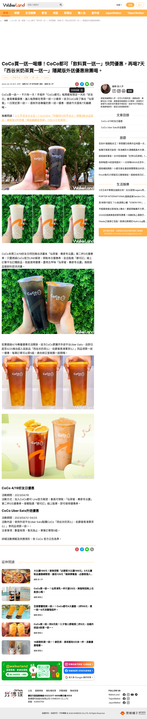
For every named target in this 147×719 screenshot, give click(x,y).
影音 (44, 12)
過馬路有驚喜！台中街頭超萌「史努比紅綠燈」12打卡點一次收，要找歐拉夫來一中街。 (123, 156)
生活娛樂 (30, 12)
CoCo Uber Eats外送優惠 (113, 127)
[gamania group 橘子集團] (133, 713)
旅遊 (16, 12)
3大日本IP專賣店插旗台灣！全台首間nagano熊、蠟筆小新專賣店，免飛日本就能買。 (123, 190)
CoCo (5, 77)
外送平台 (16, 77)
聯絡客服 (74, 690)
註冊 (130, 5)
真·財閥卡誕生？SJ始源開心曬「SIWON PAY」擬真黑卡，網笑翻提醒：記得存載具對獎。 (123, 202)
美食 (5, 12)
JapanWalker (113, 12)
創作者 (95, 12)
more (46, 77)
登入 (140, 5)
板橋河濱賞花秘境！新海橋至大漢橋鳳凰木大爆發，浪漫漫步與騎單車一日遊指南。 (123, 149)
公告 (30, 690)
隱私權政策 (51, 690)
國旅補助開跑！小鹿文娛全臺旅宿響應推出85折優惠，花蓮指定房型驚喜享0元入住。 (123, 168)
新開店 (68, 12)
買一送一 (36, 77)
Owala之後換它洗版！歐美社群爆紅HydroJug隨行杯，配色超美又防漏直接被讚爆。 (123, 221)
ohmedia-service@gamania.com (127, 233)
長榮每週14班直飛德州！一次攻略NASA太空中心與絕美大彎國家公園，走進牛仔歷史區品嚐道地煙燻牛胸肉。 (123, 162)
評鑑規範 (63, 690)
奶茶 (26, 77)
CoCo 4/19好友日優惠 (112, 121)
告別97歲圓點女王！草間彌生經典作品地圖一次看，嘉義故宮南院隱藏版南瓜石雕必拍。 (123, 143)
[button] (119, 5)
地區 (55, 12)
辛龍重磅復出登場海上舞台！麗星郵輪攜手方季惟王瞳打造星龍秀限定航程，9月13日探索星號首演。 (123, 208)
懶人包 (82, 12)
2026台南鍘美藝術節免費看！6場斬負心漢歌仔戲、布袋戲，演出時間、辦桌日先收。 (123, 215)
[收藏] (77, 84)
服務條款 (39, 690)
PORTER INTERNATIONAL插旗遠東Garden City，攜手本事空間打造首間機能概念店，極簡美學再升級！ (123, 196)
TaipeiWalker (135, 12)
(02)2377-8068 (52, 695)
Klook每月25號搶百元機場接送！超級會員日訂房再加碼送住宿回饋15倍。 (123, 174)
